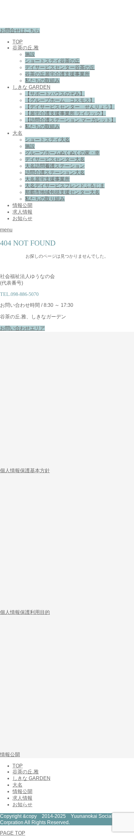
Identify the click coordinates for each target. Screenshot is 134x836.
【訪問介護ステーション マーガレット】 (70, 120)
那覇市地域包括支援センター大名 (62, 192)
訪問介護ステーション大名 (55, 172)
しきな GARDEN (31, 87)
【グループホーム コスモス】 (60, 100)
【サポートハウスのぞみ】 (55, 93)
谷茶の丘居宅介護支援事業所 (57, 74)
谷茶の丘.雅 (25, 47)
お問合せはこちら (20, 30)
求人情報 (22, 212)
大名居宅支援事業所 (47, 179)
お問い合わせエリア (22, 328)
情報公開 (22, 205)
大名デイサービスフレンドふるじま (65, 185)
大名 (17, 133)
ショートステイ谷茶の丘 (52, 60)
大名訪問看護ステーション (55, 166)
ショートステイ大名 (47, 139)
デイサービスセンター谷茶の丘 (60, 67)
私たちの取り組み (45, 198)
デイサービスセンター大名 (55, 159)
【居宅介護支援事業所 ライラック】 (65, 113)
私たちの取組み (42, 80)
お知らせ (22, 218)
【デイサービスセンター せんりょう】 (70, 106)
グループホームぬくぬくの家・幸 (62, 152)
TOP (17, 41)
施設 (30, 54)
